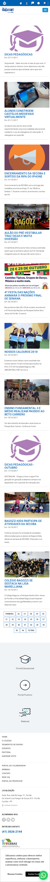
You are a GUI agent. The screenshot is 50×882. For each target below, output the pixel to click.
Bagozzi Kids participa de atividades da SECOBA (23, 522)
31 (7, 619)
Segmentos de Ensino (12, 744)
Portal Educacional (25, 668)
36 (37, 619)
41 (25, 625)
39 (13, 625)
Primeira (9, 614)
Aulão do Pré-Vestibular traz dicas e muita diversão (23, 236)
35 (31, 619)
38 (7, 625)
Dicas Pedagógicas (18, 54)
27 (25, 614)
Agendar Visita (9, 756)
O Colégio (7, 740)
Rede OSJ (6, 777)
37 (43, 619)
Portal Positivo (25, 695)
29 (37, 614)
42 (31, 625)
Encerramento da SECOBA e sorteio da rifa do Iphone (24, 175)
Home (4, 737)
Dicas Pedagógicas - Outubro (19, 466)
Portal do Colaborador (14, 765)
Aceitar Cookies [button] (35, 874)
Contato (6, 773)
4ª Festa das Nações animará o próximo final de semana (23, 295)
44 (43, 625)
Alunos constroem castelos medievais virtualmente (19, 114)
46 (23, 630)
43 (37, 625)
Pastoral (6, 752)
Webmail (25, 721)
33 (19, 619)
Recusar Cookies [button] (15, 874)
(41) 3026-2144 (12, 831)
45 (17, 630)
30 (43, 614)
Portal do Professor (12, 781)
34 (25, 619)
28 (31, 614)
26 (19, 614)
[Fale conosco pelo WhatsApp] (43, 875)
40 (19, 625)
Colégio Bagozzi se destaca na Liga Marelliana (18, 583)
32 (13, 619)
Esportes (6, 748)
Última (31, 630)
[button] (44, 3)
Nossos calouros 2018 (21, 351)
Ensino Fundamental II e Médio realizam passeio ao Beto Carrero (24, 411)
